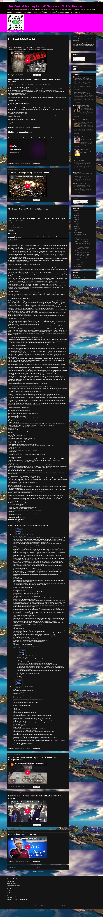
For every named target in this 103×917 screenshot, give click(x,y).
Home (12, 222)
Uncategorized (19, 220)
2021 (75, 215)
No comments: (27, 75)
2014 (75, 228)
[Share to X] (37, 75)
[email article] (14, 241)
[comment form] (11, 241)
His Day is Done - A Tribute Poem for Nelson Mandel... (82, 255)
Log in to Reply (16, 647)
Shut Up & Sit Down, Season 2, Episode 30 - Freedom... (83, 251)
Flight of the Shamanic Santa (20, 132)
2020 (75, 217)
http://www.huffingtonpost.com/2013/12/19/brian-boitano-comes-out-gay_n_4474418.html (29, 84)
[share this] (9, 241)
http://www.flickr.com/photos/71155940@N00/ (24, 736)
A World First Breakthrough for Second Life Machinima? (86, 124)
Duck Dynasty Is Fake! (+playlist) (21, 39)
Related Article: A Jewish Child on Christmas (18, 261)
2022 (75, 213)
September (79, 266)
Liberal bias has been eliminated (82, 173)
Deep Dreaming (78, 162)
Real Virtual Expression (80, 183)
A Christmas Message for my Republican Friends (28, 173)
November (78, 262)
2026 (75, 210)
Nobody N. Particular (28, 534)
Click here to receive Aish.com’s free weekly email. (20, 393)
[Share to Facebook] (38, 75)
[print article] (13, 241)
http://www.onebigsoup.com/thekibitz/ (22, 692)
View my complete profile (79, 277)
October (78, 264)
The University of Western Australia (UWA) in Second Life (82, 120)
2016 (75, 224)
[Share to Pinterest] (40, 75)
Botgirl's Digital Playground (81, 160)
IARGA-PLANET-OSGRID (81, 149)
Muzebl (76, 275)
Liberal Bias (77, 172)
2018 (75, 219)
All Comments (78, 60)
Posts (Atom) (41, 871)
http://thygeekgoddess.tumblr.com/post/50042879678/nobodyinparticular (30, 638)
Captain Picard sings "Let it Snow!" (22, 834)
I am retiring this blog (85, 138)
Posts (76, 57)
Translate (84, 203)
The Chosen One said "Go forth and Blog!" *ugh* (28, 209)
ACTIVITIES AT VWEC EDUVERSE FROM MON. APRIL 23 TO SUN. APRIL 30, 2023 (83, 80)
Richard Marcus (13, 239)
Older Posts (64, 867)
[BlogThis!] (35, 75)
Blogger (66, 905)
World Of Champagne (80, 92)
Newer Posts (12, 867)
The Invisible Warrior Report (82, 105)
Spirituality (15, 225)
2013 (75, 230)
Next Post (20, 521)
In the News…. (12, 521)
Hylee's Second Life (79, 136)
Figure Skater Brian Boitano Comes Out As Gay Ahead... (83, 238)
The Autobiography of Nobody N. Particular (45, 6)
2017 (75, 221)
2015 (75, 226)
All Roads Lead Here (85, 106)
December (78, 232)
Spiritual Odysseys (17, 227)
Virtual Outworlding (79, 77)
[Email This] (34, 75)
